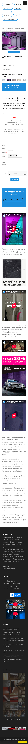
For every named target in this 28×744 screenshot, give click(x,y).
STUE (16, 15)
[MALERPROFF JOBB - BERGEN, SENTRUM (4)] (21, 691)
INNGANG (6, 12)
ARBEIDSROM (7, 4)
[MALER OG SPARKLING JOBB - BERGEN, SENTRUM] (14, 691)
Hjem (3, 28)
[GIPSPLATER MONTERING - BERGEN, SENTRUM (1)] (6, 683)
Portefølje (7, 28)
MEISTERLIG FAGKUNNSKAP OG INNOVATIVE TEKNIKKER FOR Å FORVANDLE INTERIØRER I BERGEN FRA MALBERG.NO (13, 640)
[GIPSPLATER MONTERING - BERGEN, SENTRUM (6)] (6, 676)
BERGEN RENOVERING (9, 19)
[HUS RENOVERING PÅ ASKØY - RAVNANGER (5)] (6, 713)
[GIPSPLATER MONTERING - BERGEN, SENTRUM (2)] (21, 676)
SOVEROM (6, 15)
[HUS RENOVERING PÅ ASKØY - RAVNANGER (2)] (14, 713)
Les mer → (2, 742)
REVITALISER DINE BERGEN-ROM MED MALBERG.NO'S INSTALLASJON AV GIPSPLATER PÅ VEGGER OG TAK (13, 650)
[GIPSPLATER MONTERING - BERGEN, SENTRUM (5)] (14, 676)
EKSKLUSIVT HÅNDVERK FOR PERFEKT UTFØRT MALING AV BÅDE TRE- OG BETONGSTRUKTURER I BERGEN (12, 634)
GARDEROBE (7, 23)
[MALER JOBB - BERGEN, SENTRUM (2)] (21, 698)
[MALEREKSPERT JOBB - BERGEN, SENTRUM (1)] (6, 706)
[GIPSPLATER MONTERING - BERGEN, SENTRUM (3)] (14, 683)
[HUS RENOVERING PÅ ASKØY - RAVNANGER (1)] (21, 713)
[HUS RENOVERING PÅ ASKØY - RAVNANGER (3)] (21, 706)
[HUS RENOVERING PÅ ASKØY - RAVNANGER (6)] (14, 706)
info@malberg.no (11, 133)
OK (22, 742)
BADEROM (18, 4)
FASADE (17, 8)
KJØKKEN (17, 12)
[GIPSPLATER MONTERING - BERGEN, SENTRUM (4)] (21, 683)
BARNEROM (6, 8)
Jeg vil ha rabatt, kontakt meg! (13, 200)
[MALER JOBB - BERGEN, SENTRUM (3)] (6, 698)
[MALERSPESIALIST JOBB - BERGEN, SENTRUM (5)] (6, 691)
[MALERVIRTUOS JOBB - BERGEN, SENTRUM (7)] (14, 698)
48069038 (13, 131)
